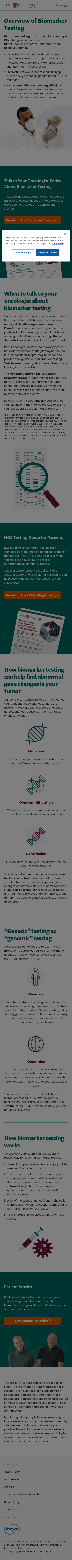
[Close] (65, 234)
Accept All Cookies (47, 252)
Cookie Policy (58, 243)
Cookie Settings (23, 252)
